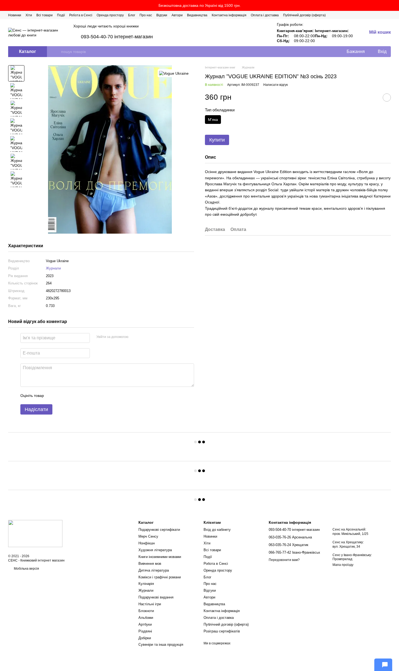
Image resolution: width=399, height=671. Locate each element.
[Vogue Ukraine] (174, 73)
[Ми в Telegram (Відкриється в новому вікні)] (382, 15)
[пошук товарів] (56, 51)
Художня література (155, 550)
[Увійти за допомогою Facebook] (134, 337)
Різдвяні (145, 631)
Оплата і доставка (265, 15)
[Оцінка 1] (53, 395)
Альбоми (145, 618)
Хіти (29, 15)
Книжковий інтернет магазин (42, 560)
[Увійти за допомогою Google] (143, 337)
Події (61, 15)
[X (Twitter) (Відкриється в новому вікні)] (369, 15)
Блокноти (146, 611)
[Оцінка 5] (87, 395)
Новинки (14, 15)
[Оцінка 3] (70, 395)
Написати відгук (275, 85)
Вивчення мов (149, 564)
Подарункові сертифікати (159, 530)
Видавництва (197, 15)
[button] (394, 5)
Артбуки (145, 624)
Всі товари (44, 15)
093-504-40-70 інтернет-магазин (117, 36)
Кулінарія (146, 584)
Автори (177, 15)
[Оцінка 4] (79, 395)
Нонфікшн (146, 543)
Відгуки (161, 15)
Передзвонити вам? (284, 560)
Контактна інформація (229, 15)
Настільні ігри (149, 604)
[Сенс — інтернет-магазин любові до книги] (35, 533)
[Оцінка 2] (61, 395)
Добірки (144, 638)
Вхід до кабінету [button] (217, 530)
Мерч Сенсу (148, 536)
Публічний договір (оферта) (304, 15)
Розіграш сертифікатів (222, 631)
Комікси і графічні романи (159, 577)
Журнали (53, 268)
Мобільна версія (26, 568)
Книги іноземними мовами (159, 557)
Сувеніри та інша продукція (160, 644)
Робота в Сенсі (80, 15)
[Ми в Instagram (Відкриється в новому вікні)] (375, 15)
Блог (131, 15)
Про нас (146, 15)
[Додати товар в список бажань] (387, 97)
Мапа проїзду (342, 565)
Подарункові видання (155, 597)
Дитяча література (153, 570)
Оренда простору (110, 15)
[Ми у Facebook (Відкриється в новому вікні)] (362, 15)
